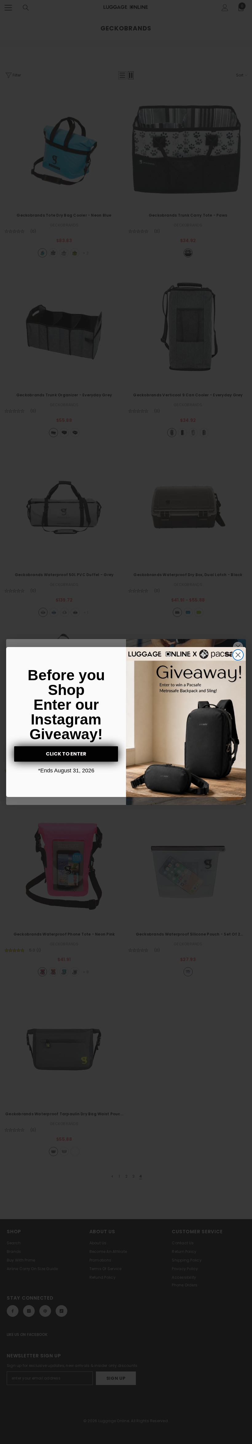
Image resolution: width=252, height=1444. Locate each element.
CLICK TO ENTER (66, 753)
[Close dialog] (238, 654)
